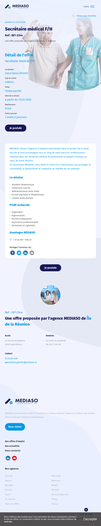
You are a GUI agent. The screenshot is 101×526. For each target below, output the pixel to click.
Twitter (19, 253)
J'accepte (90, 519)
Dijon (7, 494)
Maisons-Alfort (12, 503)
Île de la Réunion (60, 494)
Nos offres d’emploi (15, 441)
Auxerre (8, 475)
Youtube (14, 458)
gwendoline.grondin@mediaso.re (21, 362)
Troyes (55, 499)
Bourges (9, 485)
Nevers (55, 485)
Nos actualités (12, 446)
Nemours (56, 480)
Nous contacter (13, 450)
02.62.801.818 (11, 358)
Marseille (56, 475)
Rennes (55, 489)
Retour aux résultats (86, 16)
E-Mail (32, 253)
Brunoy (8, 489)
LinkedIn (25, 253)
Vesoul (55, 503)
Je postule (16, 128)
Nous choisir (15, 426)
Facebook (12, 253)
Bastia (8, 480)
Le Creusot (10, 499)
